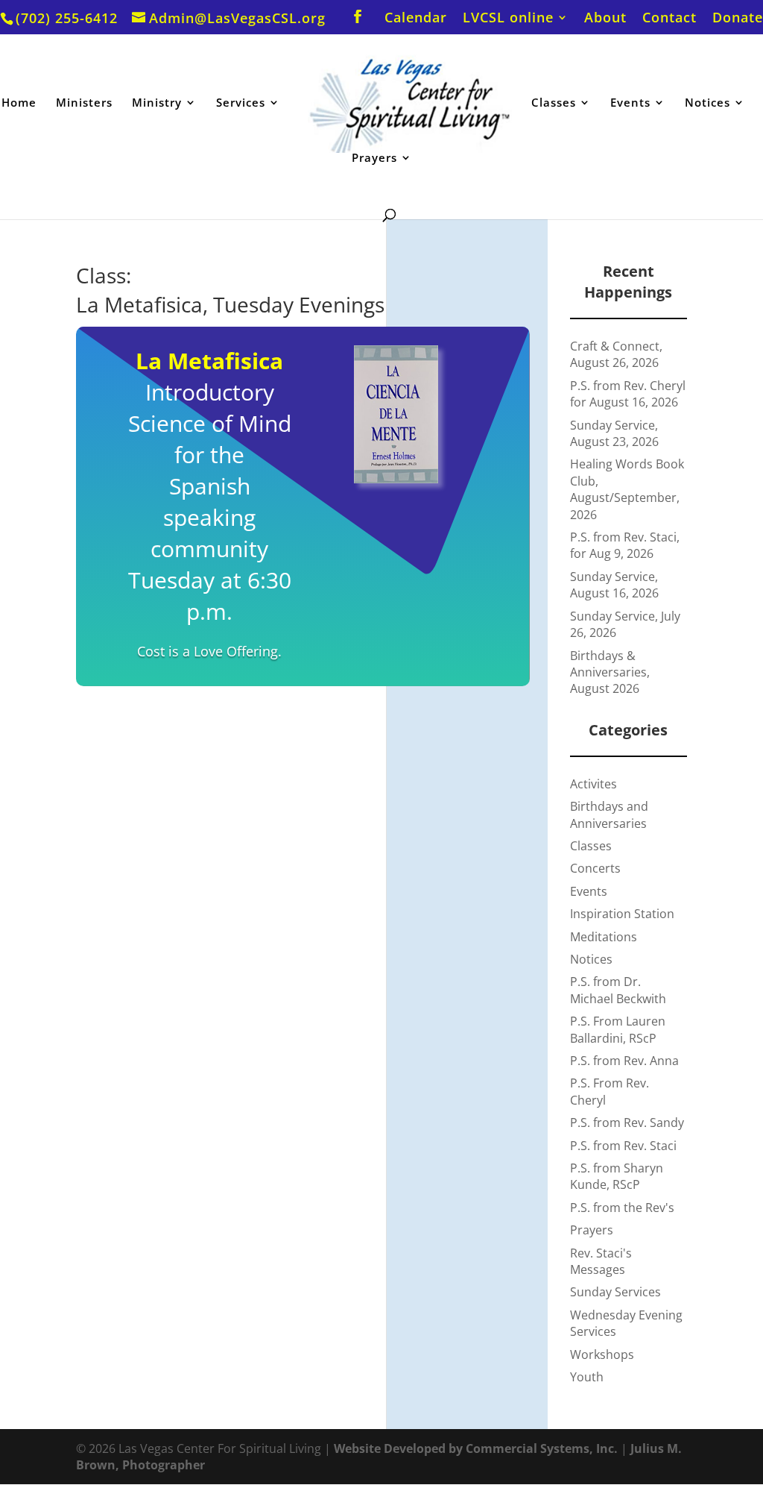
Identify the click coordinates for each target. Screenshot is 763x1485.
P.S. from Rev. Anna (624, 1060)
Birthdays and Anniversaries (609, 814)
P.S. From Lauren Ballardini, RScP (617, 1029)
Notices (707, 103)
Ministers (84, 103)
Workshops (602, 1354)
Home (19, 103)
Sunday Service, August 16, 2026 (614, 584)
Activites (593, 784)
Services (240, 103)
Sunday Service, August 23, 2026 (614, 433)
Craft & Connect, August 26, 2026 (616, 354)
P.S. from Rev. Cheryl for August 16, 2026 (628, 393)
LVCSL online (508, 18)
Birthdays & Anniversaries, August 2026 (610, 672)
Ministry (157, 103)
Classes (553, 103)
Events (630, 103)
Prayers (374, 158)
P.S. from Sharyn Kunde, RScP (616, 1176)
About (605, 18)
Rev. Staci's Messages (601, 1261)
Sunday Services (615, 1292)
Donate (737, 18)
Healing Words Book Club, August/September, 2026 (627, 489)
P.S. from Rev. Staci (623, 1145)
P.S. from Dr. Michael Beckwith (618, 989)
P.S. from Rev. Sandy (627, 1122)
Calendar (415, 18)
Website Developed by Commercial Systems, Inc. (476, 1448)
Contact (669, 18)
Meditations (603, 937)
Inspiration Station (622, 913)
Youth (587, 1377)
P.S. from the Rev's (622, 1207)
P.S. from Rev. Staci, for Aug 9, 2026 (625, 545)
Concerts (595, 868)
